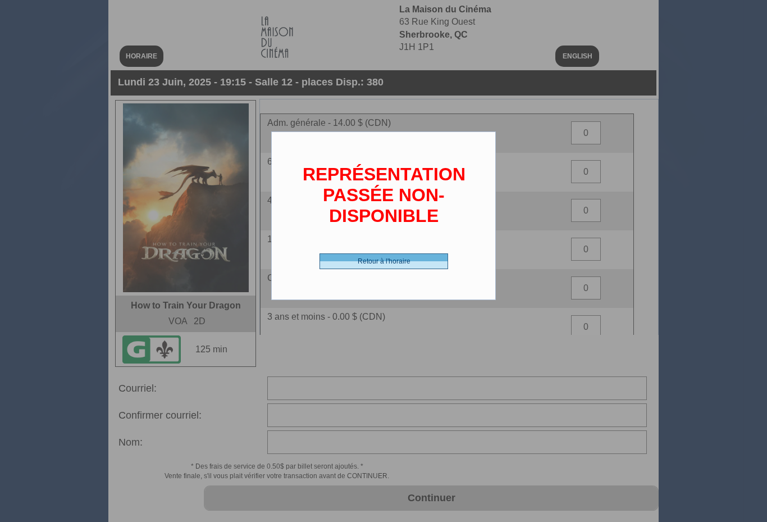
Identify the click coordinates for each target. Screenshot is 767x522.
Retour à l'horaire (384, 261)
